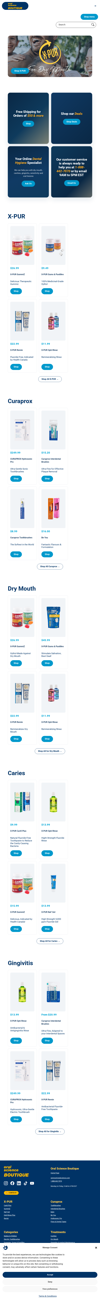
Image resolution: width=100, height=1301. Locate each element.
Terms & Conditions (48, 1296)
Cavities (54, 1236)
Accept (50, 1275)
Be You (53, 1215)
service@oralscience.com (60, 1178)
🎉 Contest (11, 1193)
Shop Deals (71, 121)
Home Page (55, 1173)
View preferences (50, 1289)
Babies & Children (10, 1236)
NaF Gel (7, 1212)
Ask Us (28, 183)
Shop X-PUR (20, 71)
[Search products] (93, 25)
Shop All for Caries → (50, 941)
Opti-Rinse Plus (9, 1215)
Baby (52, 1212)
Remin (6, 1218)
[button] (96, 1247)
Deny (50, 1282)
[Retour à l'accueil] (15, 6)
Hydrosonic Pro (56, 1218)
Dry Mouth (54, 1239)
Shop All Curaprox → (50, 566)
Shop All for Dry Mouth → (50, 751)
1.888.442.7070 (56, 1181)
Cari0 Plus (7, 1205)
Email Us (72, 183)
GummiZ (7, 1209)
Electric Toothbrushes (12, 1239)
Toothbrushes (56, 1205)
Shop (28, 123)
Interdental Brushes (58, 1209)
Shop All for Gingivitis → (50, 1131)
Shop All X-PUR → (50, 379)
